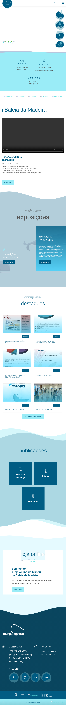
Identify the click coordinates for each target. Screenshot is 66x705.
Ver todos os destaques (33, 416)
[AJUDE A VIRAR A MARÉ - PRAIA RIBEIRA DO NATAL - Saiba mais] (48, 324)
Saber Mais (18, 589)
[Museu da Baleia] (8, 9)
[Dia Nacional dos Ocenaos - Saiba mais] (17, 393)
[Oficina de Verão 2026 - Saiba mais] (48, 358)
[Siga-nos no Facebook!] (14, 677)
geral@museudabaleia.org (44, 70)
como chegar (33, 81)
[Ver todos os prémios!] (8, 96)
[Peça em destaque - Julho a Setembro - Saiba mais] (17, 324)
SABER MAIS (9, 262)
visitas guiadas (33, 84)
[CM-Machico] (19, 696)
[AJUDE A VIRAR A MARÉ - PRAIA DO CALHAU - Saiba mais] (17, 358)
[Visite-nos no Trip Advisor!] (46, 677)
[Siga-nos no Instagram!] (24, 677)
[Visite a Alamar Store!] (33, 695)
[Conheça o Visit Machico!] (46, 696)
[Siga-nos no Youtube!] (35, 677)
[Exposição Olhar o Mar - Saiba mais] (48, 393)
